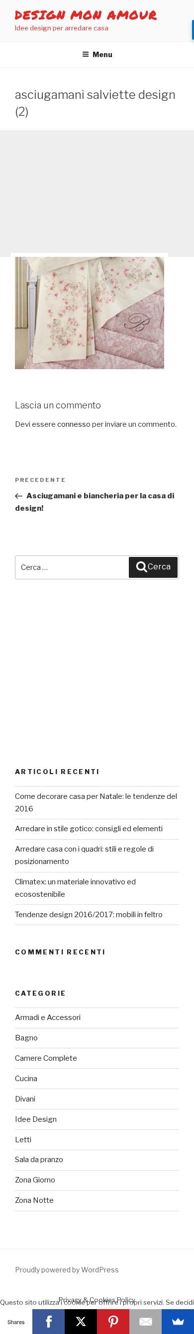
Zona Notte (34, 1200)
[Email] (145, 1321)
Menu (102, 54)
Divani (25, 1099)
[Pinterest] (113, 1321)
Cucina (26, 1078)
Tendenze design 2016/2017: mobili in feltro (89, 914)
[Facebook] (48, 1321)
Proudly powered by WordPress (67, 1269)
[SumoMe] (178, 1321)
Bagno (26, 1037)
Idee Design (36, 1119)
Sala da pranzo (39, 1159)
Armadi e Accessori (48, 1017)
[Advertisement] (97, 193)
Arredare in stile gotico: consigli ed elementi (89, 828)
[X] (81, 1321)
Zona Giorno (35, 1180)
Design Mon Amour (86, 14)
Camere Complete (46, 1058)
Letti (23, 1139)
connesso (74, 424)
